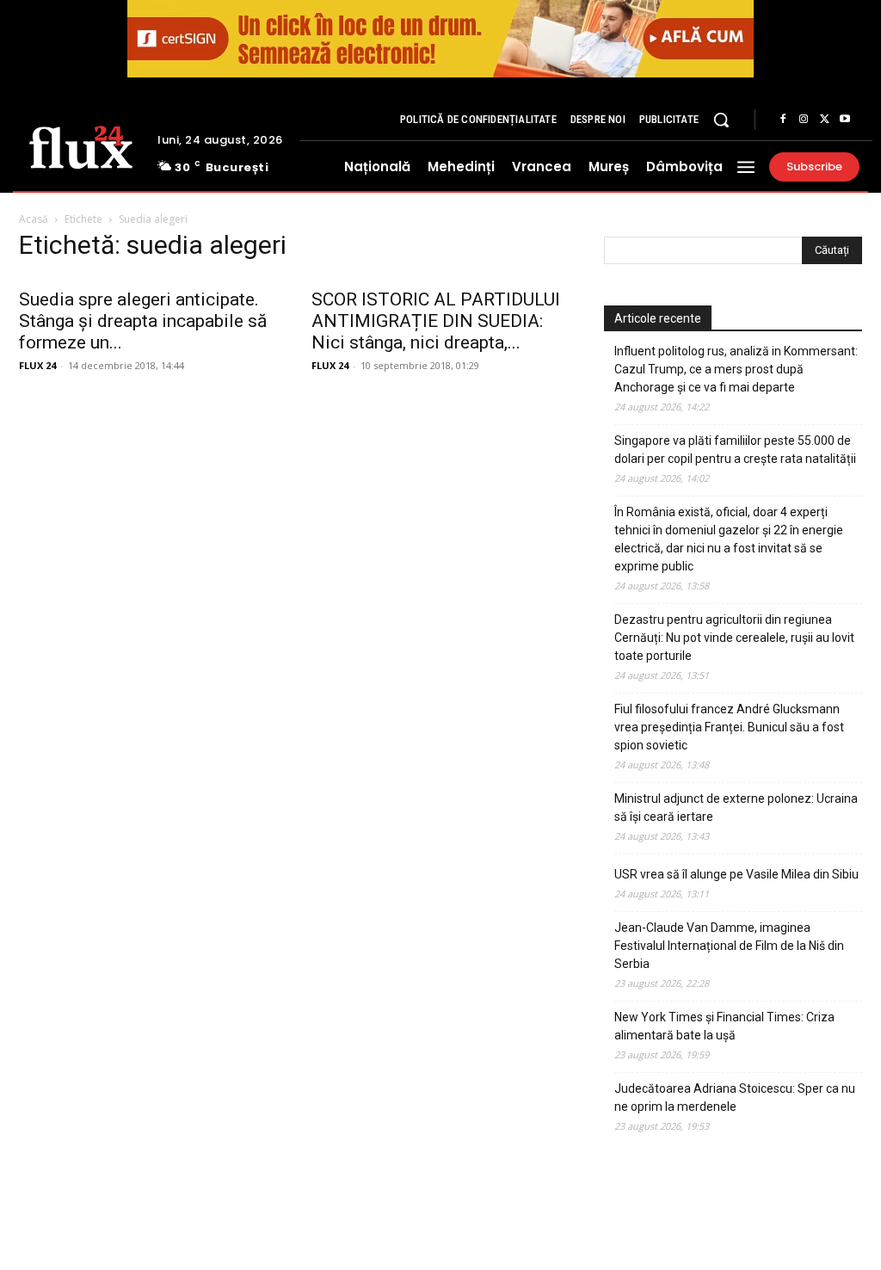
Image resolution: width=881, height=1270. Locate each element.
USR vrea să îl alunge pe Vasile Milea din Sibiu (736, 874)
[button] (721, 119)
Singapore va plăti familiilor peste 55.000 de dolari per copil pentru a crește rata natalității (735, 449)
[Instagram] (803, 119)
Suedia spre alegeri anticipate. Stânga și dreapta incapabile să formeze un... (143, 321)
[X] (824, 119)
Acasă (33, 219)
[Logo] (81, 146)
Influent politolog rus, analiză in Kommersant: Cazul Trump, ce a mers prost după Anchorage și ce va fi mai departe (736, 369)
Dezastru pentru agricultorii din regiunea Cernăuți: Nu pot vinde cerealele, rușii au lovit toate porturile (734, 638)
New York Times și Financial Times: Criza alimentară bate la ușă (724, 1026)
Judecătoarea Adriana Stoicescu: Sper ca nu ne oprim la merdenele (734, 1097)
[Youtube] (845, 119)
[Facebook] (783, 119)
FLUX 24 (37, 365)
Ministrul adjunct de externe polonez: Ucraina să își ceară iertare (736, 807)
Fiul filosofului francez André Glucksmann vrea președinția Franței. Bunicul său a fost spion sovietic (729, 727)
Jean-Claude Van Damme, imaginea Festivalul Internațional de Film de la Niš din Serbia (729, 946)
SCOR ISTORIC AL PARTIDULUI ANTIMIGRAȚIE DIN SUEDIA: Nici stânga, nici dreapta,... (435, 321)
